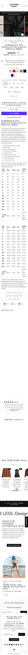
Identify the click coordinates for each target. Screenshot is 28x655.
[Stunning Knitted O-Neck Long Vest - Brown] (17, 489)
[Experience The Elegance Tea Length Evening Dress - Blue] (2, 391)
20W (11, 87)
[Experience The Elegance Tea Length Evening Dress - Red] (7, 390)
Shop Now (6, 594)
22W (16, 87)
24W (22, 87)
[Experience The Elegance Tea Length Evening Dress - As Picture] (2, 390)
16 (17, 83)
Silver (10, 71)
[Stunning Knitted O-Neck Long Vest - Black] (16, 489)
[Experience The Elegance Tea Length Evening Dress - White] (3, 390)
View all (14, 464)
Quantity (14, 96)
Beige (15, 75)
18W (5, 87)
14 (13, 83)
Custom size (16, 91)
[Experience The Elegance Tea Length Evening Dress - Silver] (5, 390)
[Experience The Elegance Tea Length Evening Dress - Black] (12, 390)
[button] (14, 406)
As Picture (3, 71)
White (6, 71)
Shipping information (14, 293)
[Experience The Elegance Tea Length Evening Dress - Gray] (10, 390)
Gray (21, 71)
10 (5, 83)
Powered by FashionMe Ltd (14, 653)
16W (22, 83)
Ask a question (14, 299)
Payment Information (14, 296)
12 (9, 83)
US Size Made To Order (12, 80)
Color (14, 68)
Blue (12, 75)
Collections (11, 41)
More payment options (14, 117)
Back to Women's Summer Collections (15, 504)
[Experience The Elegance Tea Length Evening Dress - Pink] (9, 390)
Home (5, 41)
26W (9, 91)
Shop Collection (14, 545)
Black (24, 71)
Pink (17, 71)
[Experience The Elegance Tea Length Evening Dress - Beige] (3, 391)
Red (14, 71)
